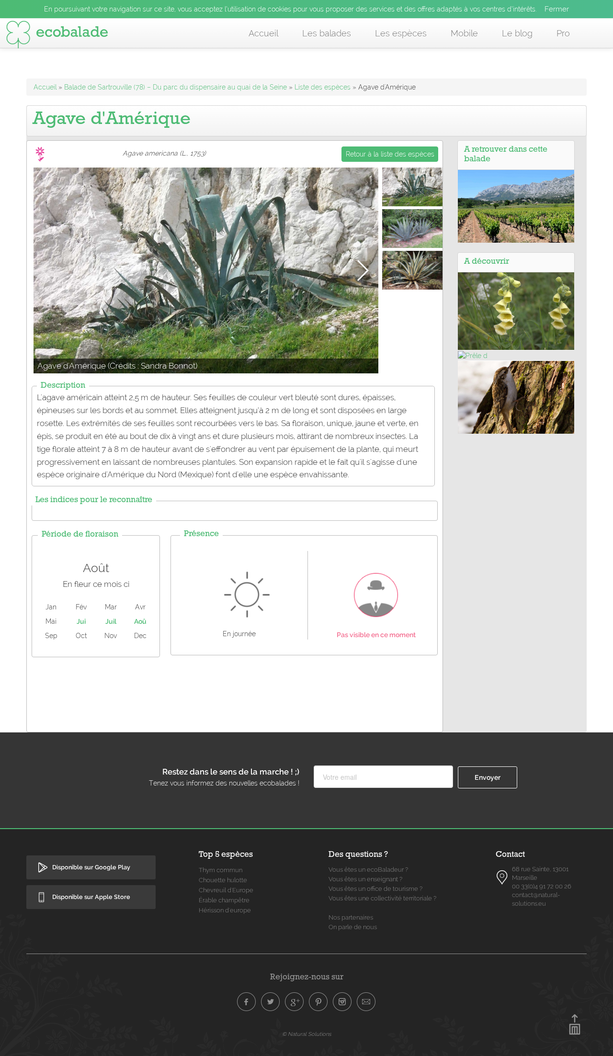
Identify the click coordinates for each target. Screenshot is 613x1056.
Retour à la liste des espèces (390, 154)
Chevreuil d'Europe (226, 890)
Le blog (517, 33)
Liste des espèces (323, 87)
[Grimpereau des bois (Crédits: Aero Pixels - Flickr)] (516, 397)
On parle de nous (353, 927)
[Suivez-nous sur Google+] (294, 1001)
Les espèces (401, 33)
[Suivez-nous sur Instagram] (342, 1001)
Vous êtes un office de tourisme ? (375, 888)
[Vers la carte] (502, 877)
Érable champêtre (224, 900)
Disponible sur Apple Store (91, 896)
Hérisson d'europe (225, 910)
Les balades (326, 33)
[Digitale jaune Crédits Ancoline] (516, 311)
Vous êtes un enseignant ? (365, 879)
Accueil (263, 33)
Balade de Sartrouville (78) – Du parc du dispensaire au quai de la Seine (176, 87)
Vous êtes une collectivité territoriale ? (382, 898)
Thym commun (220, 870)
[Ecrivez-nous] (366, 1001)
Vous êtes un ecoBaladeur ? (368, 869)
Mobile (464, 33)
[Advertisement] (234, 692)
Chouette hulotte (223, 880)
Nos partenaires (351, 917)
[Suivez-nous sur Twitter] (270, 1001)
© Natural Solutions (306, 1034)
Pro (563, 33)
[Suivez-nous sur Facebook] (246, 1001)
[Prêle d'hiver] (473, 355)
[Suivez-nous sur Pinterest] (318, 1001)
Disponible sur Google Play (91, 867)
